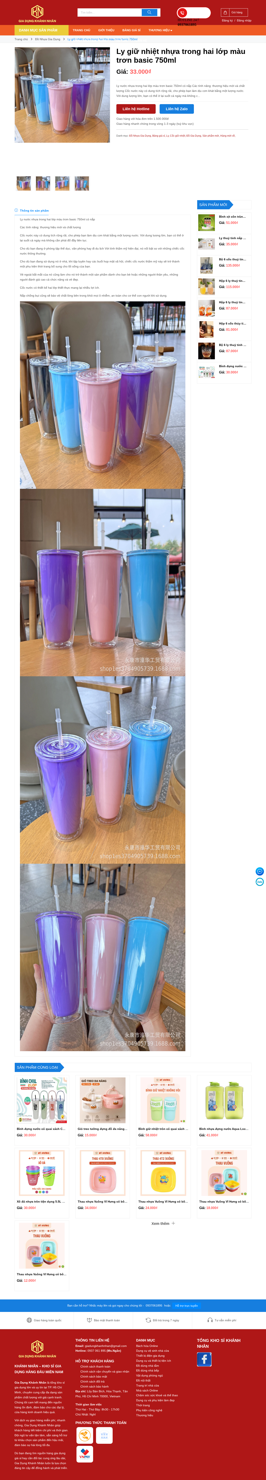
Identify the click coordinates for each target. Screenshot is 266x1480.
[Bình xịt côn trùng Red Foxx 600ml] (206, 222)
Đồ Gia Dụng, (194, 135)
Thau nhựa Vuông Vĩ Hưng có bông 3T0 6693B (50, 1274)
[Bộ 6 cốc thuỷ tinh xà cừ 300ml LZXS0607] (206, 265)
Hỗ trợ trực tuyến (186, 1305)
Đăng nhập (244, 20)
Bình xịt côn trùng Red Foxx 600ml (233, 216)
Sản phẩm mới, (211, 135)
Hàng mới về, (227, 135)
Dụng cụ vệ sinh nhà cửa (152, 1350)
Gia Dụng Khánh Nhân (30, 1382)
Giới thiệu (106, 30)
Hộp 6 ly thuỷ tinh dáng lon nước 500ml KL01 (233, 302)
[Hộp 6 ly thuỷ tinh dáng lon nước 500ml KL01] (206, 308)
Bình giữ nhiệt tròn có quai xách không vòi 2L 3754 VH (177, 1129)
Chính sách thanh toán (95, 1366)
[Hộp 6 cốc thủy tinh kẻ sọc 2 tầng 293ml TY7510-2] (206, 329)
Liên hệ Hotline (136, 109)
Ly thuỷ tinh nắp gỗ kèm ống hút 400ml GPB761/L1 (233, 238)
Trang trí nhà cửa (147, 1385)
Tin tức (121, 40)
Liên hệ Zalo (177, 109)
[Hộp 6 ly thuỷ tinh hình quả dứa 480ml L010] (206, 286)
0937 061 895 (96, 1350)
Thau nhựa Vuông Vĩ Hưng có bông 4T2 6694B (171, 1201)
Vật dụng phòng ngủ (149, 1375)
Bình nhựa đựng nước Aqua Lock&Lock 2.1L (231, 1129)
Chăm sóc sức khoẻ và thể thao (157, 1395)
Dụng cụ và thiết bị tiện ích (153, 1360)
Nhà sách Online (147, 1390)
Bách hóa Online (147, 1346)
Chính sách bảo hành (90, 40)
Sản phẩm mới (213, 205)
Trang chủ (81, 30)
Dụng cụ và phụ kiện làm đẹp (155, 1400)
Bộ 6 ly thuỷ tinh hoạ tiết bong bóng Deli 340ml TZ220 (233, 345)
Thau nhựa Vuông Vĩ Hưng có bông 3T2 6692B (232, 1201)
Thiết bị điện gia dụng (150, 1355)
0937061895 (154, 1305)
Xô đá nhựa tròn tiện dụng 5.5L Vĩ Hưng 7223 (49, 1201)
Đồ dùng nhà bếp (147, 1370)
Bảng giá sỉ (131, 30)
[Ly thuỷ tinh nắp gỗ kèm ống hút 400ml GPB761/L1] (206, 244)
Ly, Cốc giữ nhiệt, (176, 135)
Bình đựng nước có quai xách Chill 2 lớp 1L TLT (233, 366)
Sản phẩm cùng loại (37, 1067)
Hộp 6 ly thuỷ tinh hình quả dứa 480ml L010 (233, 280)
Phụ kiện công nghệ (149, 1410)
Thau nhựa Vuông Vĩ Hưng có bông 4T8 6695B (111, 1201)
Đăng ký (227, 20)
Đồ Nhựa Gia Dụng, (140, 135)
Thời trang (143, 1405)
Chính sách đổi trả (92, 1381)
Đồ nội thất (143, 1380)
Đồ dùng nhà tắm (147, 1365)
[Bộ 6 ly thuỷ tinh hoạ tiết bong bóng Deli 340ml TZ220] (206, 351)
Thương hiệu (159, 30)
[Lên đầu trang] (259, 1467)
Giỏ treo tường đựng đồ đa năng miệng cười (110, 1129)
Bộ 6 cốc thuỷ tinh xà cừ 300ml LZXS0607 (233, 259)
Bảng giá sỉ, (159, 135)
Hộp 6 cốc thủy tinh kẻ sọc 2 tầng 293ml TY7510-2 (233, 323)
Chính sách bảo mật (93, 1376)
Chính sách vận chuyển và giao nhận (104, 1371)
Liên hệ (141, 40)
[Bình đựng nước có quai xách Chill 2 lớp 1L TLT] (206, 372)
